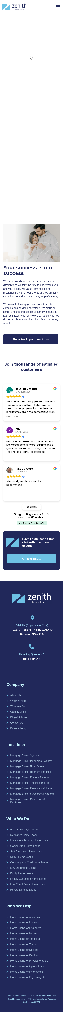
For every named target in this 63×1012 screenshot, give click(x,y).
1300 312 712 (31, 659)
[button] (57, 6)
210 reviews (38, 517)
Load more (32, 506)
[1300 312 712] (31, 646)
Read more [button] (12, 416)
